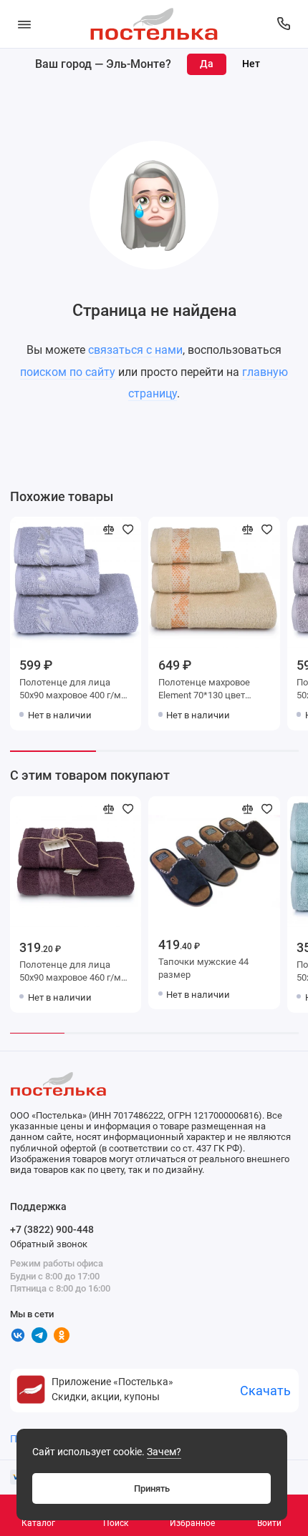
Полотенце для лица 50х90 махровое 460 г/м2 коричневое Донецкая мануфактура (72, 972)
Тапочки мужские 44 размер (203, 968)
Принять (152, 1488)
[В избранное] (128, 529)
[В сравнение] (108, 529)
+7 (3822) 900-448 (52, 1229)
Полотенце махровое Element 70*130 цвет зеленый (204, 690)
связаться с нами (135, 350)
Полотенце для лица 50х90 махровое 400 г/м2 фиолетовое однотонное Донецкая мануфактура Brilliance (72, 690)
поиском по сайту (67, 372)
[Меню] (24, 24)
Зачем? (164, 1452)
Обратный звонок (48, 1244)
